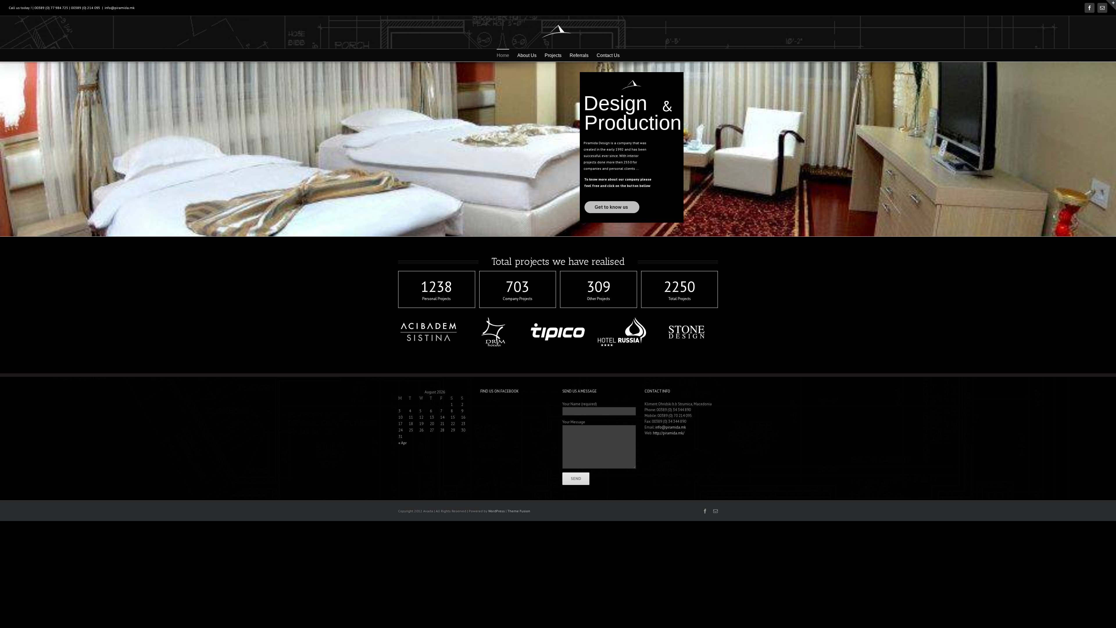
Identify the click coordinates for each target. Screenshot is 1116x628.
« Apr (402, 442)
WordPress (496, 511)
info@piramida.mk (120, 8)
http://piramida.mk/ (668, 433)
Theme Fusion (518, 511)
